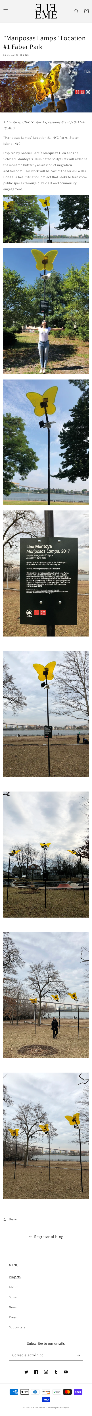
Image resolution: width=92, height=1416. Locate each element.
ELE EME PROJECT (39, 1407)
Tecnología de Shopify (58, 1407)
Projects (15, 1277)
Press (13, 1317)
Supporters (17, 1327)
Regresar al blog (48, 1236)
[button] (5, 11)
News (13, 1307)
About (13, 1287)
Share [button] (12, 1219)
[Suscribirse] (78, 1355)
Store (13, 1297)
